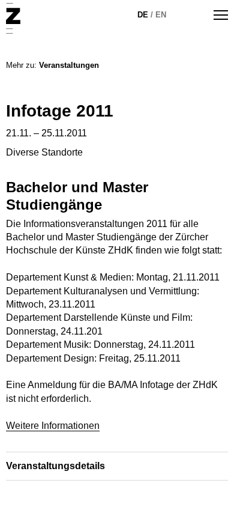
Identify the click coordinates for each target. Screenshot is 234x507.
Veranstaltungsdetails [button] (55, 466)
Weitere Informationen (53, 425)
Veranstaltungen (69, 65)
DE (142, 14)
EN (160, 14)
